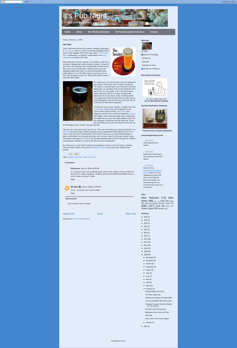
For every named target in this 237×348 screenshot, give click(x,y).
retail (158, 206)
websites (161, 208)
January (149, 322)
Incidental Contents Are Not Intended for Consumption (158, 305)
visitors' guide (147, 208)
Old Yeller (148, 315)
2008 (146, 255)
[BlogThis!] (71, 154)
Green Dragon (99, 109)
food (162, 201)
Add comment (71, 199)
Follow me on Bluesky (152, 69)
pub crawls (166, 203)
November (150, 260)
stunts (168, 206)
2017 (146, 230)
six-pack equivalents (164, 131)
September (150, 267)
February (149, 289)
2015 (146, 233)
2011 (146, 245)
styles (84, 157)
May (147, 279)
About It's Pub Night (151, 55)
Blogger (122, 341)
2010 (146, 248)
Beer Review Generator (98, 32)
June (148, 276)
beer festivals (150, 197)
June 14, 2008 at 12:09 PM (91, 187)
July (147, 273)
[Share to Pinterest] (78, 154)
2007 (146, 326)
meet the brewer (151, 203)
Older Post (130, 214)
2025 (146, 217)
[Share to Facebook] (76, 154)
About (79, 32)
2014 (146, 236)
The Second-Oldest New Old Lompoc (158, 301)
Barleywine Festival (99, 147)
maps (171, 201)
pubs (144, 205)
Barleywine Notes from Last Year (157, 312)
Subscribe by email (149, 65)
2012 (146, 242)
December (150, 257)
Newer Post (68, 214)
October (149, 264)
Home (67, 32)
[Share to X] (73, 154)
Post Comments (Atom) (81, 219)
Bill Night (74, 187)
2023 (146, 220)
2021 (146, 226)
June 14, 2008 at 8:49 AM (90, 168)
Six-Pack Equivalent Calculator (129, 32)
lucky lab (78, 157)
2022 (146, 223)
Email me (147, 58)
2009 (146, 251)
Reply (73, 179)
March (148, 286)
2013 (146, 239)
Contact (154, 32)
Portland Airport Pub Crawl (154, 291)
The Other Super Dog (152, 295)
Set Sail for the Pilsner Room (155, 309)
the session (92, 157)
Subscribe (145, 62)
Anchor (131, 114)
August (148, 270)
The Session (69, 51)
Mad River (120, 111)
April (148, 282)
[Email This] (69, 154)
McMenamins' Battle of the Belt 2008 (158, 298)
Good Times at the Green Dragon (157, 319)
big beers (70, 157)
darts (155, 201)
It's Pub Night (85, 16)
